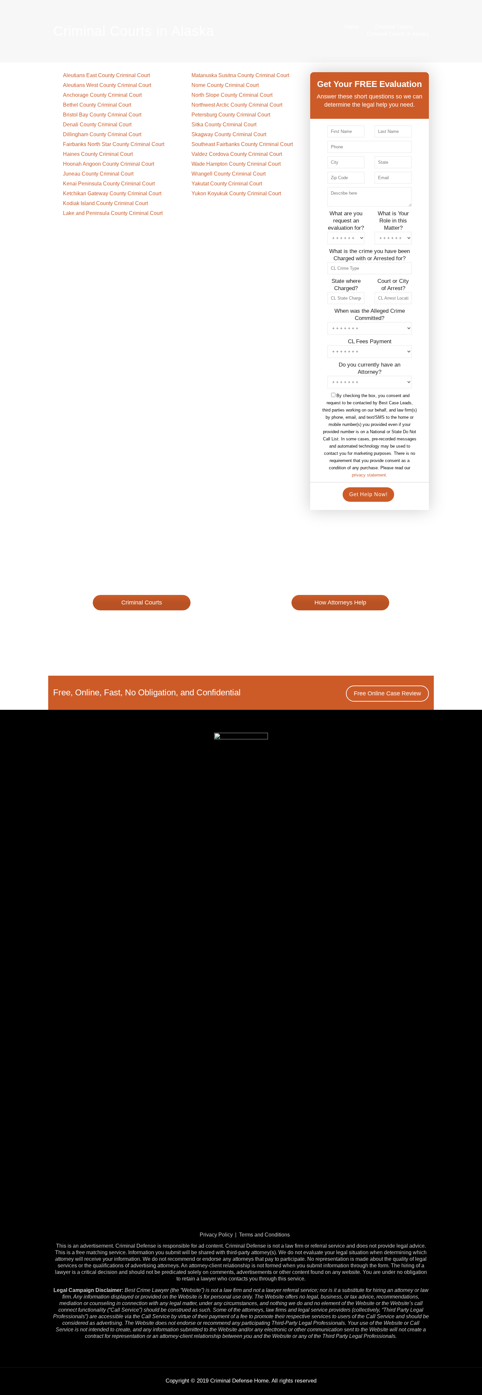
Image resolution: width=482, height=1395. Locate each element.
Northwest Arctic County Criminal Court (236, 105)
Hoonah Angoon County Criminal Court (108, 164)
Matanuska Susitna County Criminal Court (240, 75)
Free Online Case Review (141, 621)
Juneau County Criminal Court (98, 174)
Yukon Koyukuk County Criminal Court (236, 193)
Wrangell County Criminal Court (228, 174)
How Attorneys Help (340, 602)
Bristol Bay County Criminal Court (102, 114)
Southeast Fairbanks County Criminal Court (242, 144)
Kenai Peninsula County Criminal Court (109, 183)
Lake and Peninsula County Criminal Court (113, 213)
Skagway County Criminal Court (228, 134)
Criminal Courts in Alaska (398, 34)
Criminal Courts (394, 27)
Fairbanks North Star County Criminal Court (113, 144)
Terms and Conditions (264, 1234)
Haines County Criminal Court (98, 154)
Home (351, 27)
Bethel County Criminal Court (97, 105)
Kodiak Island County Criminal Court (105, 203)
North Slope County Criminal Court (231, 95)
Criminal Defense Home (239, 1381)
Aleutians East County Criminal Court (106, 75)
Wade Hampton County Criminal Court (236, 164)
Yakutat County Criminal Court (226, 183)
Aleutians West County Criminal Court (107, 85)
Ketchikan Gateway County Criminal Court (112, 193)
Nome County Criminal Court (225, 85)
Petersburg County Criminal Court (230, 114)
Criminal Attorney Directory (340, 621)
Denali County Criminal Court (97, 124)
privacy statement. (369, 475)
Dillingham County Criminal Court (102, 134)
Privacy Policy (216, 1234)
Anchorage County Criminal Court (102, 95)
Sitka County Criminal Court (223, 124)
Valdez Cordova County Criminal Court (236, 154)
